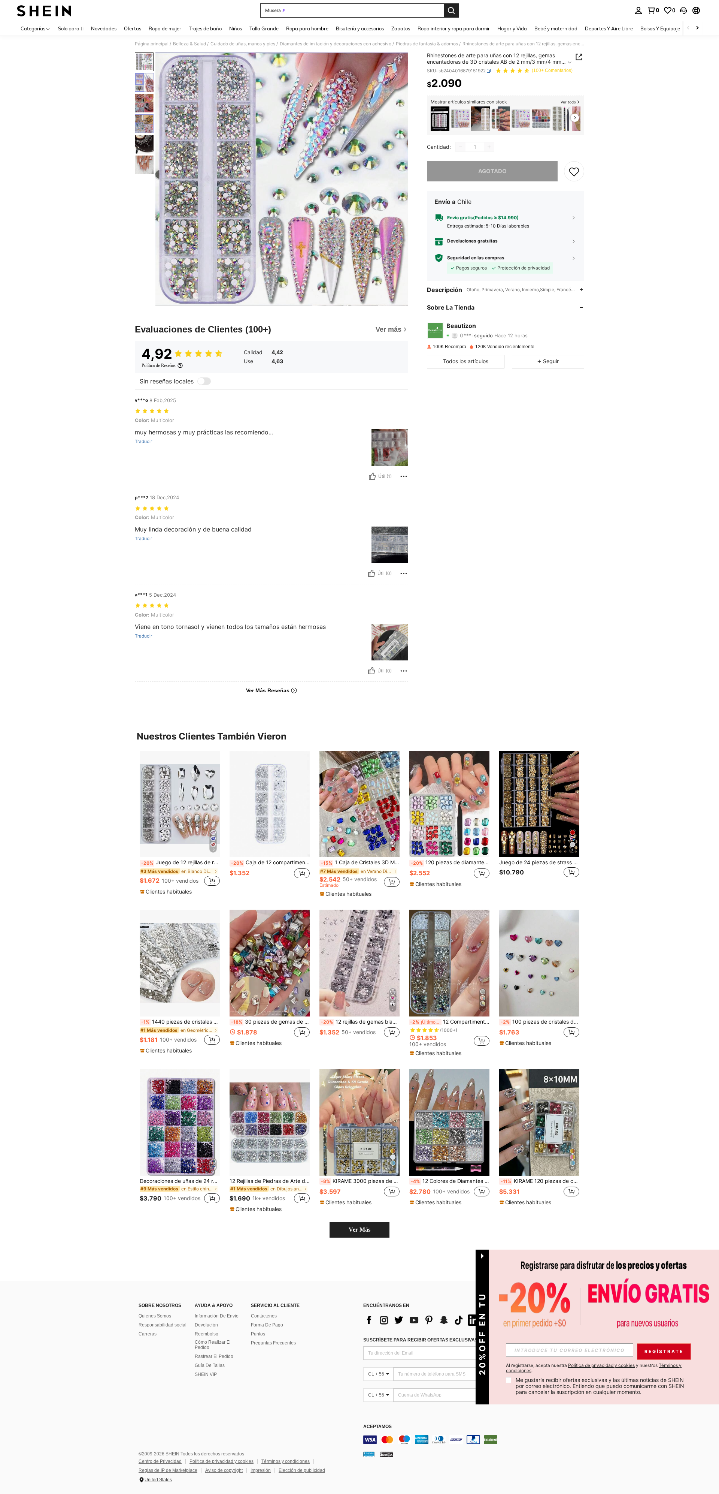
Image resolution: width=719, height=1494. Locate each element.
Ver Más (359, 1229)
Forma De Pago (267, 1325)
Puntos (258, 1334)
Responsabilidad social (162, 1325)
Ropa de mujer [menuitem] (165, 28)
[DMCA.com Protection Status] (386, 1454)
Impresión (261, 1470)
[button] (683, 10)
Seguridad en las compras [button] (475, 257)
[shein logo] (44, 10)
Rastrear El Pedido (214, 1356)
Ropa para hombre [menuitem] (307, 28)
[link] (653, 10)
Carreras (148, 1334)
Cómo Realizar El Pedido (213, 1345)
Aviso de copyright (224, 1470)
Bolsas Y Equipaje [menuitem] (660, 28)
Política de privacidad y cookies (221, 1461)
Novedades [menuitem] (103, 28)
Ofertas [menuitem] (132, 28)
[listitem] (440, 119)
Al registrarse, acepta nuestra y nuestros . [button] (594, 1368)
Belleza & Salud (189, 43)
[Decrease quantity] (460, 146)
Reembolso (206, 1334)
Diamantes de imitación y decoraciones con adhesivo (335, 43)
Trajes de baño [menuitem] (205, 28)
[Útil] (372, 476)
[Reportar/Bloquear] (403, 476)
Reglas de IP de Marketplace (168, 1470)
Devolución (206, 1325)
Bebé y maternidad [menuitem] (555, 28)
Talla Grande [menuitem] (264, 28)
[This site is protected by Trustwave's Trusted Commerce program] (368, 1454)
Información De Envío (217, 1316)
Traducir (143, 441)
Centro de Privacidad (160, 1461)
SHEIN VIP (206, 1374)
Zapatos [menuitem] (400, 28)
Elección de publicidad (302, 1470)
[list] (423, 1320)
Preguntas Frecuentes (273, 1343)
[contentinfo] (475, 1439)
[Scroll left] (688, 28)
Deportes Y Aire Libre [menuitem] (609, 28)
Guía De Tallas (210, 1365)
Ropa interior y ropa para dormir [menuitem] (454, 28)
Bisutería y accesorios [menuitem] (360, 28)
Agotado (492, 171)
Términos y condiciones (285, 1461)
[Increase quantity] (489, 146)
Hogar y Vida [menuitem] (512, 28)
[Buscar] (451, 10)
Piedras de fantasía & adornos (427, 43)
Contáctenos (264, 1316)
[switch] (204, 381)
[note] (167, 891)
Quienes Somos (155, 1316)
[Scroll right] (697, 28)
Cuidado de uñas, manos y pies (242, 43)
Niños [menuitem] (235, 28)
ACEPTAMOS (377, 1426)
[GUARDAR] (574, 171)
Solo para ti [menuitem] (71, 28)
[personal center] (638, 10)
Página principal (152, 43)
